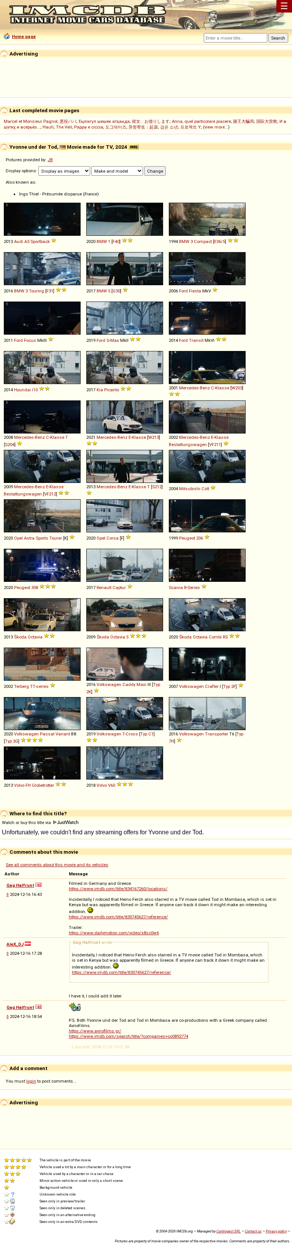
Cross (132, 734)
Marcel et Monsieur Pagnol (30, 121)
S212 (157, 486)
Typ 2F (229, 686)
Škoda (20, 637)
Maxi (141, 684)
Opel (18, 538)
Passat (47, 734)
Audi (18, 241)
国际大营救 (266, 121)
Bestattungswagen (188, 444)
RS (225, 637)
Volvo (19, 785)
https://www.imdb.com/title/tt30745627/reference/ (118, 916)
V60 (111, 785)
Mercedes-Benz (194, 388)
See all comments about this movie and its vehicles (57, 864)
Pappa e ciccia (88, 127)
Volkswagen (109, 684)
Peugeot (187, 538)
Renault (104, 587)
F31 (49, 291)
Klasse (222, 388)
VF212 (50, 494)
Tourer (55, 538)
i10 (35, 389)
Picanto (111, 389)
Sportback (40, 241)
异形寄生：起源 (143, 127)
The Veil (64, 127)
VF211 (215, 444)
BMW (102, 241)
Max (114, 340)
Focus (30, 340)
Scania (176, 587)
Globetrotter (43, 785)
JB (50, 159)
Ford (183, 291)
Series (193, 587)
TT (32, 686)
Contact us (253, 1231)
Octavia (35, 637)
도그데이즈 (115, 127)
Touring (36, 291)
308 (34, 587)
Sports (42, 538)
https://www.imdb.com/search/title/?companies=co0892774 (128, 1036)
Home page (24, 36)
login (31, 1081)
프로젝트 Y (190, 127)
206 (199, 538)
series (42, 686)
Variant (63, 734)
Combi (215, 637)
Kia (100, 389)
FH (28, 785)
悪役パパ (68, 121)
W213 (153, 437)
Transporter (216, 734)
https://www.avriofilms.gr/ (95, 1031)
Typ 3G (11, 741)
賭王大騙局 (243, 121)
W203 (237, 388)
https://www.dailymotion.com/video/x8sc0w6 (114, 932)
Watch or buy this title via (27, 822)
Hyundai (22, 389)
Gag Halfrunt (20, 885)
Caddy (128, 684)
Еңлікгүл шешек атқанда (104, 121)
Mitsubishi (189, 488)
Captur (119, 587)
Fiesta (195, 291)
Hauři (48, 127)
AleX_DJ (15, 944)
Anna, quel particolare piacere (201, 121)
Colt (205, 488)
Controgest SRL (228, 1231)
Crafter (212, 686)
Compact (203, 241)
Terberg (21, 686)
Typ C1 (147, 734)
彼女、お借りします (151, 121)
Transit (196, 340)
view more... (216, 127)
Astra (29, 538)
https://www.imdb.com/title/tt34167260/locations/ (118, 888)
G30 (116, 291)
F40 (116, 241)
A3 (26, 241)
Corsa (112, 538)
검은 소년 (169, 127)
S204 (9, 444)
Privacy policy (276, 1231)
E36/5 (219, 241)
